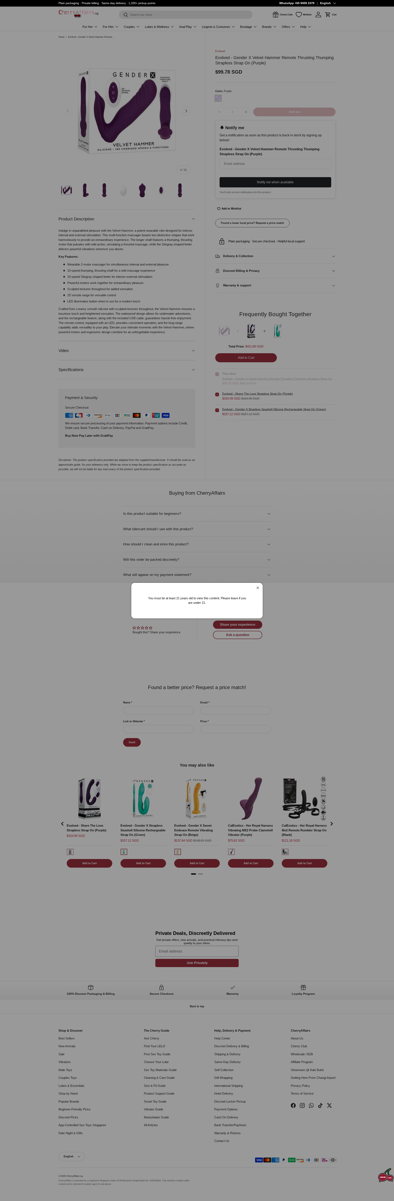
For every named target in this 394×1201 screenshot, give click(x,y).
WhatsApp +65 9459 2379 (296, 3)
